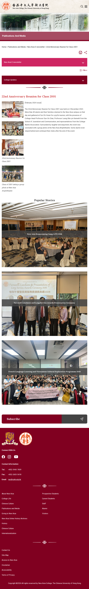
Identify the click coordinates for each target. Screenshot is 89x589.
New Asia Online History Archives (14, 519)
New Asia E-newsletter (36, 47)
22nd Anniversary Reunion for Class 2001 (62, 47)
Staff (44, 504)
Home (4, 47)
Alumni (44, 508)
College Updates (10, 80)
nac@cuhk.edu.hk (14, 479)
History (4, 523)
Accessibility (7, 570)
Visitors (45, 513)
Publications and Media (17, 47)
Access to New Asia (9, 560)
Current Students (48, 499)
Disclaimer (6, 565)
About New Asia (8, 494)
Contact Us (6, 550)
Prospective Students (50, 494)
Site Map (5, 555)
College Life (6, 499)
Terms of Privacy (8, 575)
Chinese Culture (8, 504)
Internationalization (9, 533)
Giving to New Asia (9, 513)
